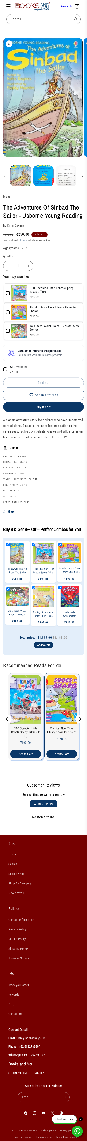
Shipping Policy (18, 948)
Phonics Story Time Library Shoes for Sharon (61, 730)
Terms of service (23, 1137)
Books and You (29, 1130)
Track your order (18, 985)
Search (12, 864)
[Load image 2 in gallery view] (43, 175)
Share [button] (11, 511)
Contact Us (15, 1013)
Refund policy (48, 1130)
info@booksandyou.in (31, 1038)
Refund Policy (17, 939)
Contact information (66, 1137)
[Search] (75, 19)
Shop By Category (19, 883)
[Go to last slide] (7, 719)
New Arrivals (16, 893)
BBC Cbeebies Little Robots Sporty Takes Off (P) (25, 732)
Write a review (43, 804)
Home (12, 854)
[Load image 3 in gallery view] (66, 175)
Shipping (23, 240)
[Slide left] (4, 176)
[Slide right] (82, 176)
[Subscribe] (64, 1097)
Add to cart (43, 645)
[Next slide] (79, 719)
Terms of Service (19, 958)
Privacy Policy (17, 929)
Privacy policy (67, 1130)
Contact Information (21, 919)
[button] (8, 6)
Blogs (12, 1004)
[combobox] (43, 19)
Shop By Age (16, 873)
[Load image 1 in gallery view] (20, 175)
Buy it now (43, 407)
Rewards (66, 6)
